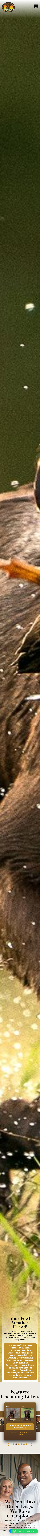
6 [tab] (26, 1452)
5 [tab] (24, 1452)
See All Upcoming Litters (20, 1441)
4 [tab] (21, 1452)
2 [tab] (16, 1452)
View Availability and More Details (20, 1434)
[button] (24, 1531)
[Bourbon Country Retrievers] (8, 7)
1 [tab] (13, 1452)
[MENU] (36, 5)
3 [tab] (19, 1452)
